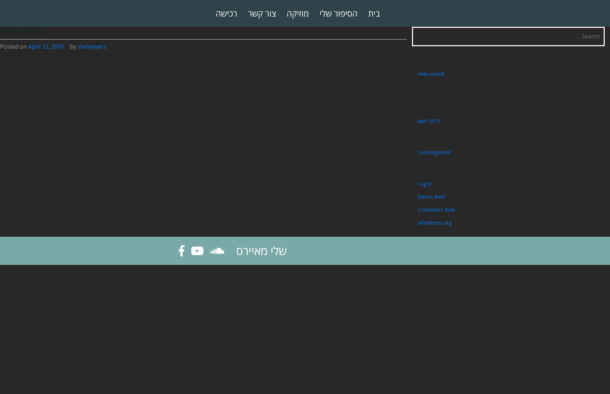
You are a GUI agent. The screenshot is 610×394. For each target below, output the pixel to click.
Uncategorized (434, 152)
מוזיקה (298, 13)
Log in (425, 183)
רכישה (226, 13)
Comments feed (436, 209)
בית (374, 13)
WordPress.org (434, 222)
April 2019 (429, 120)
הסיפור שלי (338, 13)
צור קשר (262, 13)
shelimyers (92, 46)
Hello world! (431, 74)
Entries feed (431, 196)
